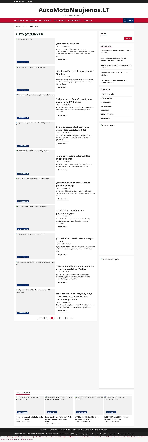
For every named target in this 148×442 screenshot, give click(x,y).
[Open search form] (121, 20)
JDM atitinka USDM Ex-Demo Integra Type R (35, 246)
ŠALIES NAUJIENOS (107, 114)
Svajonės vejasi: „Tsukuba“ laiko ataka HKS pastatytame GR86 (35, 135)
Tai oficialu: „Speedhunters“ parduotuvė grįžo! (35, 218)
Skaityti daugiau (63, 59)
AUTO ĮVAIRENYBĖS (74, 20)
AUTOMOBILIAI (31, 20)
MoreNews (120, 434)
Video (130, 20)
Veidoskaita (109, 437)
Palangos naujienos (27, 439)
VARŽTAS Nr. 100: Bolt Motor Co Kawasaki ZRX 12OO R (86, 418)
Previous (41, 318)
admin (58, 46)
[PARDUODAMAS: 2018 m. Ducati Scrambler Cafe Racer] (118, 405)
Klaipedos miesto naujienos (59, 437)
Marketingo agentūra (13, 437)
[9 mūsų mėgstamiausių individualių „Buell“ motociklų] (30, 405)
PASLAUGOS (88, 20)
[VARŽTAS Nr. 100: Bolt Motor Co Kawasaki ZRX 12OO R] (89, 405)
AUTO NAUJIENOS (45, 20)
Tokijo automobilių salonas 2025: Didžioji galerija (35, 163)
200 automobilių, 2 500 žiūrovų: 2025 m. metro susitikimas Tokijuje (35, 274)
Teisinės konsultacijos (28, 437)
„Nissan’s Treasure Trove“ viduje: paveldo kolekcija (35, 191)
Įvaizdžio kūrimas (99, 437)
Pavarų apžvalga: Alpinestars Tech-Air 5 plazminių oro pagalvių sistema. (58, 419)
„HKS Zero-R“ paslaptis (35, 51)
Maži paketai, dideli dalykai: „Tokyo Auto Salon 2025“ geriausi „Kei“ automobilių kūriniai (35, 302)
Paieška (103, 33)
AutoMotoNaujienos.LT (74, 10)
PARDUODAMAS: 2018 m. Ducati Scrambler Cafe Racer (116, 418)
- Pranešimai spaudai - (134, 437)
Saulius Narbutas (87, 437)
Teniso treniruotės (120, 437)
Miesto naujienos (75, 437)
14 (67, 318)
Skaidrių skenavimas (42, 437)
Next (71, 318)
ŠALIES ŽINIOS (19, 20)
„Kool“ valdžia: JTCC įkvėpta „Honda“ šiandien (35, 79)
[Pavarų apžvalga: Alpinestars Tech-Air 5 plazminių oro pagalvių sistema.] (59, 405)
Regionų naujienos (13, 439)
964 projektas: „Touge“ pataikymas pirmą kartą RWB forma (35, 107)
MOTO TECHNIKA (59, 20)
